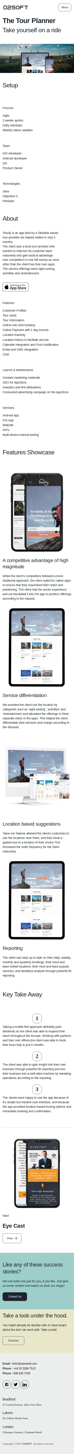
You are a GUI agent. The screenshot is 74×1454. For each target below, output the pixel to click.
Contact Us (14, 1296)
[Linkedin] (24, 1384)
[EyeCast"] (37, 1173)
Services (13, 1340)
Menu (64, 7)
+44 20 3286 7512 (24, 1368)
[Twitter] (16, 1384)
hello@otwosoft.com (24, 1363)
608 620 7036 (21, 1373)
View (10, 1238)
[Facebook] (7, 1384)
